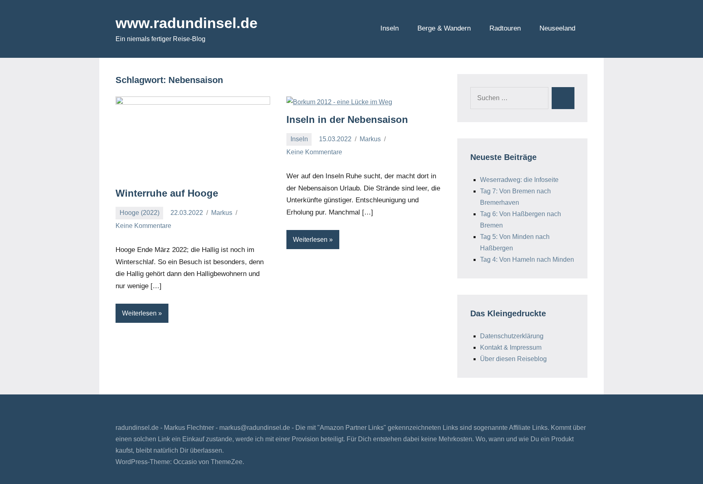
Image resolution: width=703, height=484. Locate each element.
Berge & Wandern (444, 28)
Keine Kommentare (143, 225)
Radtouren (505, 28)
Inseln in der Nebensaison (347, 119)
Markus (221, 212)
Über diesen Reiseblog (513, 358)
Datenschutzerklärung (512, 336)
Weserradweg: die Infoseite (519, 179)
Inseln (389, 28)
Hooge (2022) (139, 212)
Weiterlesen (139, 313)
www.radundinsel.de (187, 23)
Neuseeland (557, 28)
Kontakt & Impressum (510, 347)
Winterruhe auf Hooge (167, 193)
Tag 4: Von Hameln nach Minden (527, 259)
